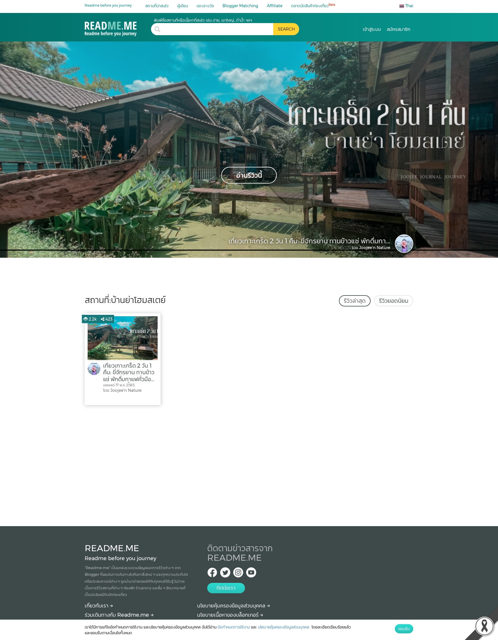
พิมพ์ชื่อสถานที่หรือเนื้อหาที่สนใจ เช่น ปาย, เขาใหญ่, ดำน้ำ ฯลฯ (203, 20)
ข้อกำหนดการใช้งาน (234, 627)
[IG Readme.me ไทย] (238, 574)
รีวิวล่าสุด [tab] (355, 300)
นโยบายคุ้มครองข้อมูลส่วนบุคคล (232, 606)
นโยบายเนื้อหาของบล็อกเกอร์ (228, 615)
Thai (408, 5)
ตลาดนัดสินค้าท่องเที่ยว (313, 5)
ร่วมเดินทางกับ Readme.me (117, 615)
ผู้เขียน (182, 5)
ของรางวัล (205, 5)
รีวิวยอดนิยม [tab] (393, 300)
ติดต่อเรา (225, 588)
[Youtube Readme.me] (251, 574)
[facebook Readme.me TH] (212, 574)
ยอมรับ (404, 628)
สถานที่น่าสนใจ (157, 5)
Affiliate (274, 5)
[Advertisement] (249, 464)
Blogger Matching (240, 5)
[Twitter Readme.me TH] (225, 574)
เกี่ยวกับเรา (97, 606)
